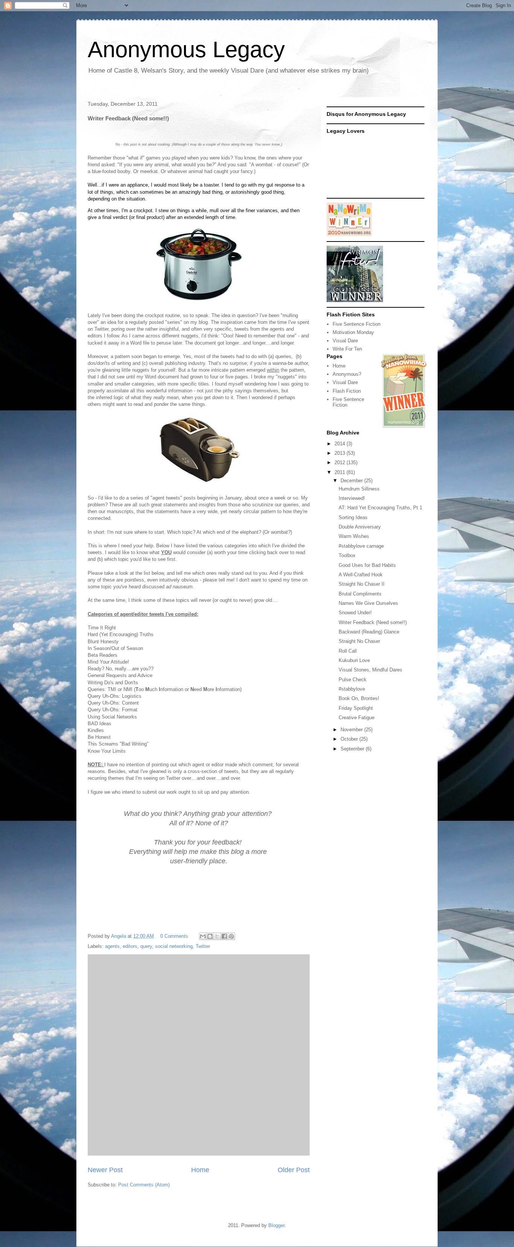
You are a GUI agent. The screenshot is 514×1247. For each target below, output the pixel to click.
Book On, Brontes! (359, 698)
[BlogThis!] (210, 936)
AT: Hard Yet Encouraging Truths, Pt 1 (380, 507)
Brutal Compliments (360, 594)
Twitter (203, 946)
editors (130, 946)
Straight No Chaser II (362, 584)
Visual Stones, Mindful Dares (370, 670)
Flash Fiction (347, 391)
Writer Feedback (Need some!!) (373, 622)
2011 (341, 472)
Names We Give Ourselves (368, 603)
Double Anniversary (360, 527)
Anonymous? (347, 374)
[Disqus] (198, 1054)
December (352, 480)
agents (112, 946)
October (350, 739)
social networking (174, 946)
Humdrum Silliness (359, 489)
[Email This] (203, 936)
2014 (341, 444)
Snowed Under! (355, 612)
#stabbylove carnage (361, 546)
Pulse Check (352, 679)
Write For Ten (347, 349)
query (146, 946)
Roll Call (348, 651)
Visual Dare (345, 340)
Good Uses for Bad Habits (367, 565)
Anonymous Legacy (186, 49)
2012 (341, 462)
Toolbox (347, 555)
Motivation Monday (353, 332)
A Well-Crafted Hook (361, 574)
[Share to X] (217, 936)
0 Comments (174, 936)
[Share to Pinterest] (231, 936)
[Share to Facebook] (224, 936)
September (353, 749)
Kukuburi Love (354, 660)
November (352, 729)
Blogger (276, 1225)
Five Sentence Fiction (356, 324)
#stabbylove (352, 689)
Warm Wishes (354, 536)
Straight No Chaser (359, 641)
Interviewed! (352, 498)
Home (200, 1170)
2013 (341, 453)
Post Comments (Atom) (144, 1185)
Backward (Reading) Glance (369, 632)
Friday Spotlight (356, 708)
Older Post (294, 1170)
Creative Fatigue (356, 717)
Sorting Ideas (353, 517)
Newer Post (105, 1170)
